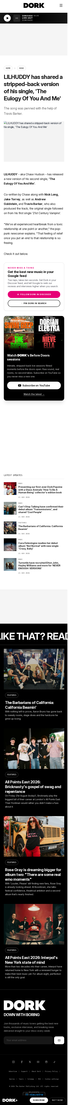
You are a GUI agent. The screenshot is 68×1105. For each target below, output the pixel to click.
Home (8, 68)
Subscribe (39, 1100)
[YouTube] (38, 1061)
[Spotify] (46, 1061)
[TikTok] (54, 1061)
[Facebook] (21, 1061)
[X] (29, 1061)
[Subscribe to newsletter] (59, 1040)
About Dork (36, 1071)
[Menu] (61, 5)
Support (24, 1071)
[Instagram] (13, 1061)
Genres (12, 1079)
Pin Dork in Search (34, 303)
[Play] (7, 18)
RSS (39, 1079)
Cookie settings (52, 1079)
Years (21, 1079)
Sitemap (31, 1079)
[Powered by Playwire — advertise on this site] (34, 1094)
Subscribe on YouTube (36, 385)
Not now (57, 1100)
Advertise (13, 1071)
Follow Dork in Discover (34, 294)
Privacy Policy (51, 1071)
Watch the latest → (34, 394)
